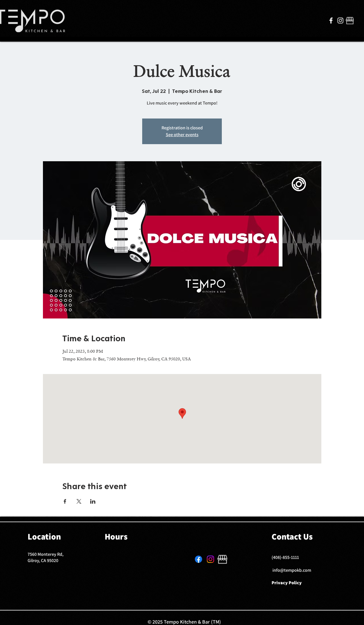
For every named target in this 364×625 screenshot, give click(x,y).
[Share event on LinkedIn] (93, 501)
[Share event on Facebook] (65, 501)
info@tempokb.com (291, 570)
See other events (182, 135)
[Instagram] (340, 20)
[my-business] (350, 20)
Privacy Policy (287, 583)
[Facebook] (331, 20)
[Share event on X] (79, 501)
